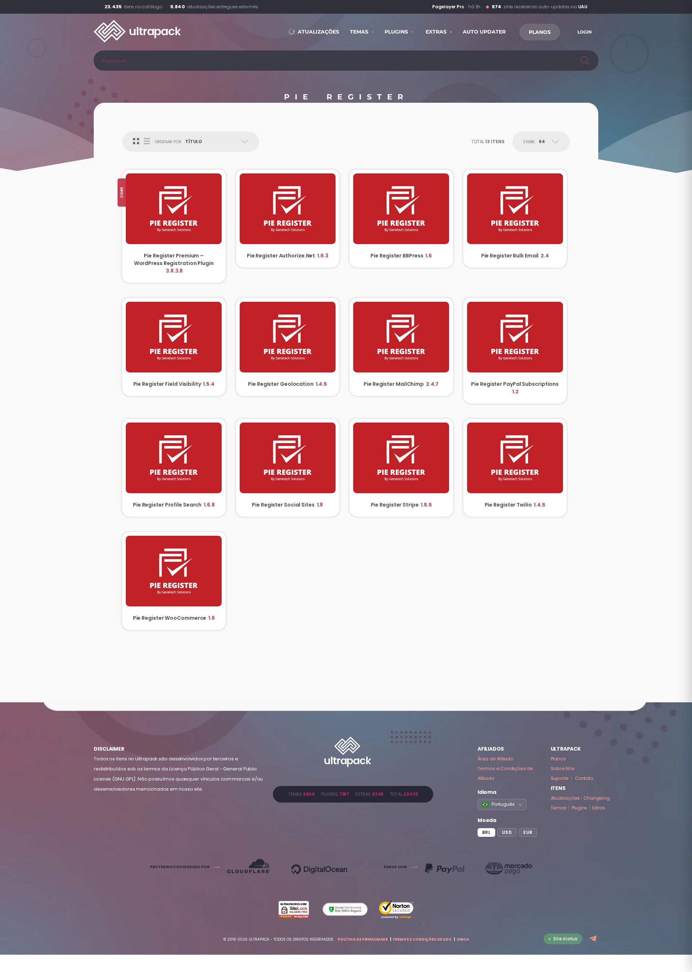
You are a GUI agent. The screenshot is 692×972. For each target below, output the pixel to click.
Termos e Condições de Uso (422, 939)
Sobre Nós (563, 768)
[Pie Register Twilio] (515, 468)
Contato (584, 778)
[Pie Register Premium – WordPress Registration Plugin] (174, 226)
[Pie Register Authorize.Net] (288, 218)
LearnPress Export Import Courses (431, 6)
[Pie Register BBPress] (401, 218)
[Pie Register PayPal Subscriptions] (515, 351)
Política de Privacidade (363, 939)
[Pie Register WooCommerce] (174, 581)
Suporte (560, 778)
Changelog (596, 798)
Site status (565, 939)
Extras (598, 808)
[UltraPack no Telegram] (593, 939)
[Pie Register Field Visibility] (174, 347)
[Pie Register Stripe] (401, 468)
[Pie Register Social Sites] (288, 468)
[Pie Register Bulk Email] (515, 218)
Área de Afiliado (496, 759)
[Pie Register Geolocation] (288, 347)
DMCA (463, 939)
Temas (559, 808)
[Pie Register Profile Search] (174, 468)
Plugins (579, 808)
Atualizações (565, 798)
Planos (558, 759)
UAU (582, 7)
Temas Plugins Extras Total (353, 794)
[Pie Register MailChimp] (401, 347)
